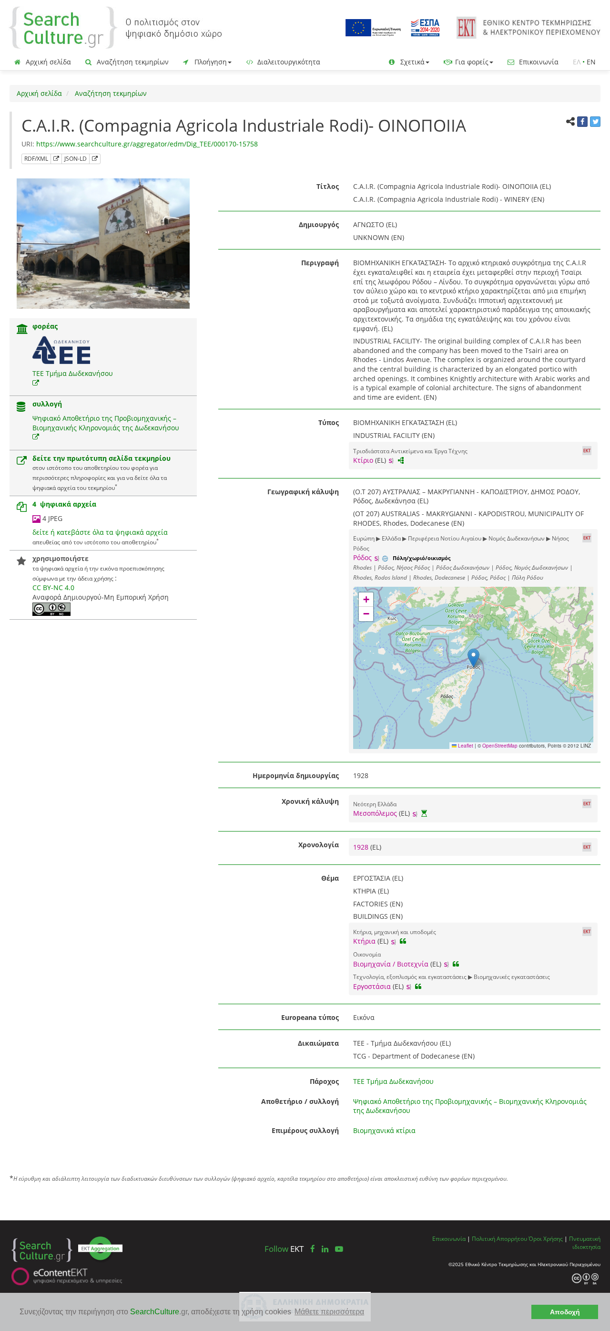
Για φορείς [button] (470, 61)
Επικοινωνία (538, 61)
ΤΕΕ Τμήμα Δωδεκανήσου (72, 373)
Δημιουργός (319, 224)
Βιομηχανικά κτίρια (384, 1130)
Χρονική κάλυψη (310, 801)
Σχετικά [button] (411, 61)
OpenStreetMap (500, 745)
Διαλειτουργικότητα (287, 61)
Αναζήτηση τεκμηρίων (132, 61)
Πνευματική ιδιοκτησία (584, 1242)
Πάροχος (324, 1081)
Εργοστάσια (372, 986)
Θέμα (330, 878)
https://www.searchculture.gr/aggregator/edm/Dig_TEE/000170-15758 (147, 143)
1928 (361, 847)
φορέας (45, 326)
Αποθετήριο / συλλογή (300, 1101)
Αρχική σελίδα (47, 61)
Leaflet (465, 745)
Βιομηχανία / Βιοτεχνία (390, 963)
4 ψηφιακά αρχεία (64, 504)
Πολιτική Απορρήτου (499, 1238)
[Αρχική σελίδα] (115, 26)
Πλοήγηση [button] (210, 61)
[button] (473, 658)
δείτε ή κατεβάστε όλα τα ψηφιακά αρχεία (100, 532)
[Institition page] (22, 329)
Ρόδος (362, 557)
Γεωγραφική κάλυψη (303, 491)
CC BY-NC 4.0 (53, 587)
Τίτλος (327, 186)
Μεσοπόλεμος (375, 813)
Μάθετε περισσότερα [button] (329, 1312)
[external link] (35, 382)
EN (591, 61)
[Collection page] (21, 407)
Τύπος (328, 422)
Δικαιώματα (318, 1043)
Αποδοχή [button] (565, 1312)
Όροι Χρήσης (546, 1238)
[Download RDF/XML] (56, 159)
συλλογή (47, 403)
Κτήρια (364, 941)
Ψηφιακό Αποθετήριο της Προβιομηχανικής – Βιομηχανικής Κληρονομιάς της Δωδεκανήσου (105, 423)
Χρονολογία (318, 844)
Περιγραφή (320, 262)
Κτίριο (363, 460)
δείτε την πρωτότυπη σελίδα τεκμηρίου (101, 458)
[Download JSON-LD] (95, 159)
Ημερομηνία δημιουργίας (296, 775)
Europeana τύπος (310, 1017)
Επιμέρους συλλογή (305, 1130)
